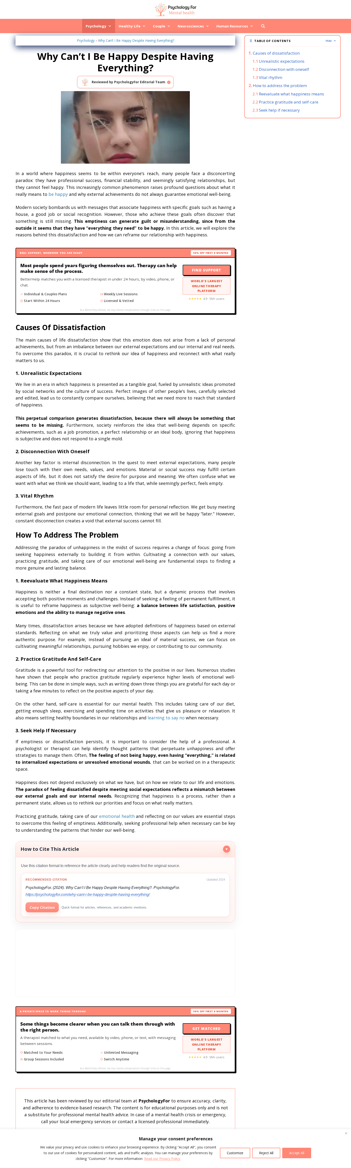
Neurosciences (191, 26)
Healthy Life (129, 26)
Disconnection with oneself (284, 69)
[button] (292, 41)
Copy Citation (42, 907)
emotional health (117, 816)
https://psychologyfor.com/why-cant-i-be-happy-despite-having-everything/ (88, 895)
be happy (58, 194)
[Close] (346, 1133)
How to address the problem (280, 85)
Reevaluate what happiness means (291, 94)
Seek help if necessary (279, 110)
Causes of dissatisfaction (276, 53)
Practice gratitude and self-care (288, 102)
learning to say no (166, 718)
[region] (175, 1148)
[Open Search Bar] (263, 26)
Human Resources (232, 26)
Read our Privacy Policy (162, 1158)
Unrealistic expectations (281, 61)
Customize (235, 1153)
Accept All (296, 1153)
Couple (159, 26)
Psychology (96, 26)
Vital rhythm (270, 77)
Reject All (266, 1153)
